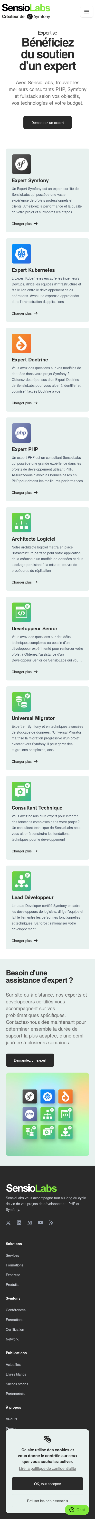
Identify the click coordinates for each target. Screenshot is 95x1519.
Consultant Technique (37, 807)
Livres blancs (16, 1374)
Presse (11, 1428)
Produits (12, 1284)
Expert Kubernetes (33, 269)
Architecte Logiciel (34, 538)
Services (12, 1255)
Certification (15, 1329)
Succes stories (17, 1383)
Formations (14, 1265)
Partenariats (15, 1393)
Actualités (13, 1364)
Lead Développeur (33, 897)
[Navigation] (86, 11)
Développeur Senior (34, 628)
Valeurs (11, 1418)
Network (12, 1339)
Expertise (13, 1274)
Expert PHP (25, 449)
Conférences (16, 1309)
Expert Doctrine (30, 359)
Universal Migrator (33, 717)
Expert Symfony (30, 180)
